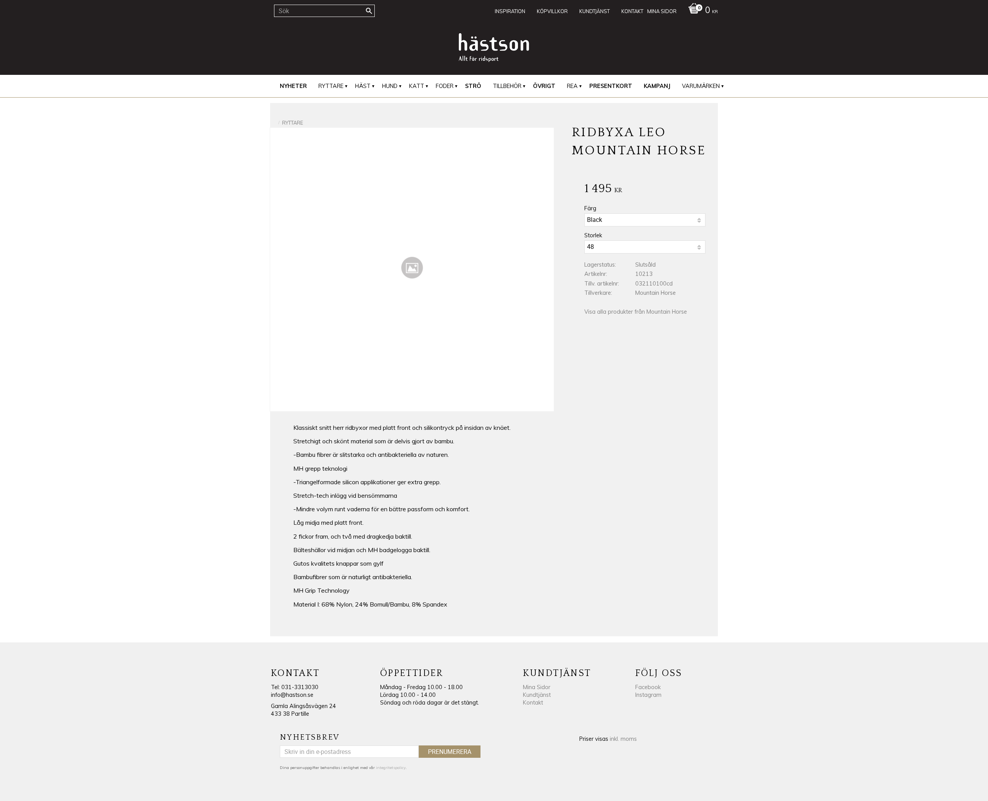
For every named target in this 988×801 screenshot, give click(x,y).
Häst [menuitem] (362, 86)
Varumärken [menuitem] (701, 86)
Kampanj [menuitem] (657, 86)
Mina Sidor (536, 687)
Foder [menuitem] (444, 86)
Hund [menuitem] (390, 86)
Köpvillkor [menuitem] (552, 11)
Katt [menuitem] (416, 86)
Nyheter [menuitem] (293, 86)
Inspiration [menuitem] (510, 11)
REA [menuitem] (572, 86)
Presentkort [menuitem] (610, 86)
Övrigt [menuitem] (544, 86)
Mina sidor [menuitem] (662, 11)
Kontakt (533, 702)
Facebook (648, 687)
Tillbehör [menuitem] (507, 86)
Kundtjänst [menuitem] (594, 11)
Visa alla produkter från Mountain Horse (635, 311)
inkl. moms (623, 738)
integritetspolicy (391, 767)
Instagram (648, 694)
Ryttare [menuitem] (330, 86)
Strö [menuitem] (473, 86)
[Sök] (369, 11)
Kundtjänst (537, 694)
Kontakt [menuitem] (632, 11)
